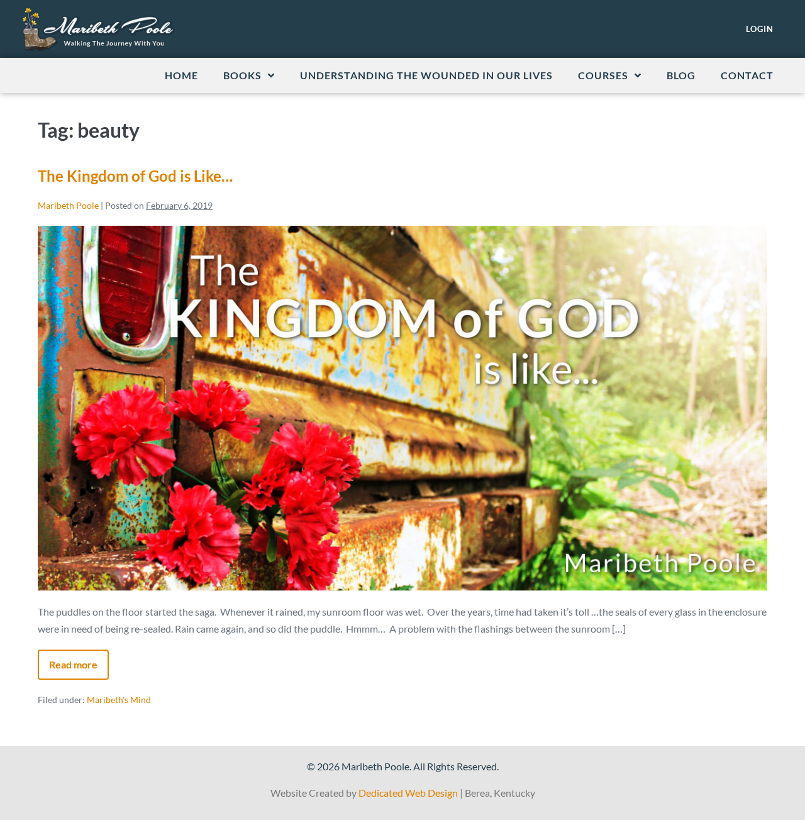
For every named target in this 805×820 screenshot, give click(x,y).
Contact (747, 75)
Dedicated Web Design (408, 793)
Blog (681, 75)
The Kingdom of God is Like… (135, 176)
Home (181, 75)
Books (242, 75)
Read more (79, 660)
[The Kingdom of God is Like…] (402, 408)
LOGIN (760, 29)
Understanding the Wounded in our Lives (426, 75)
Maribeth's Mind (119, 699)
